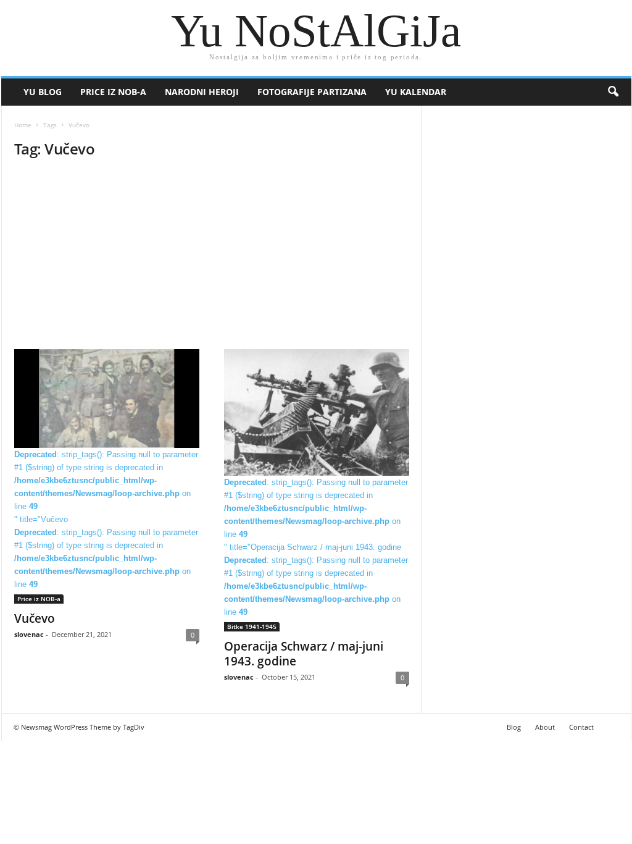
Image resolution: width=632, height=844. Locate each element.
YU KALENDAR (415, 92)
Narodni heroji (202, 92)
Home (22, 124)
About (545, 727)
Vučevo (34, 618)
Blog (514, 727)
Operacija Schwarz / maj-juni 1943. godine (303, 653)
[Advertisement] (211, 257)
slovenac (29, 634)
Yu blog (42, 92)
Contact (581, 727)
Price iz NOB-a (113, 92)
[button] (612, 92)
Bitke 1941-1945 (251, 626)
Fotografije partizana (312, 92)
